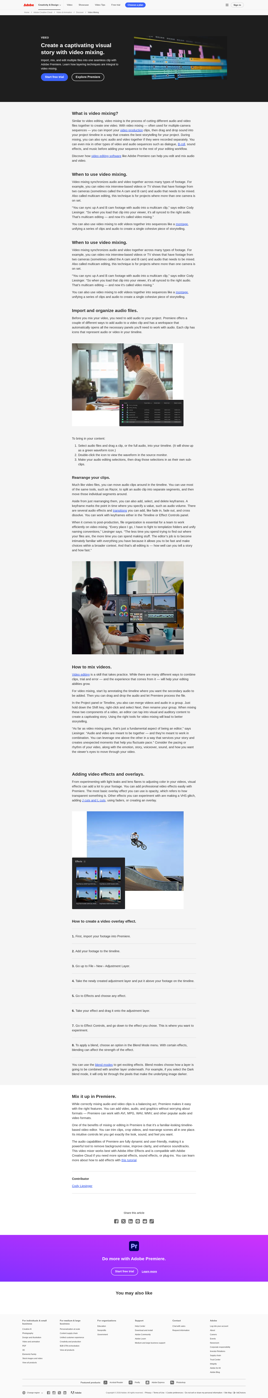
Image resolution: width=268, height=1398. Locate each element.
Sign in (237, 5)
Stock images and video (32, 1358)
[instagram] (54, 1392)
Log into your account (219, 1326)
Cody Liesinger (82, 1186)
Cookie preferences (174, 1393)
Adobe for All (215, 1368)
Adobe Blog (215, 1372)
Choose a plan (135, 5)
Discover (80, 12)
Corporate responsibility (220, 1347)
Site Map (228, 1393)
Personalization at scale (70, 1329)
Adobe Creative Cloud (43, 12)
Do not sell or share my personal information (203, 1393)
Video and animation (31, 1342)
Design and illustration (31, 1337)
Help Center (140, 1326)
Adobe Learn (140, 1339)
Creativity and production (70, 1342)
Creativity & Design (48, 5)
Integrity (213, 1364)
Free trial (115, 5)
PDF (24, 1346)
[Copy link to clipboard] (152, 1221)
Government (102, 1334)
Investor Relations (217, 1351)
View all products (29, 1363)
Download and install (144, 1330)
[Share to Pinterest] (138, 1221)
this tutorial (128, 1160)
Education (101, 1326)
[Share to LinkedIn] (130, 1221)
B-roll (181, 144)
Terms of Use (158, 1393)
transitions (120, 510)
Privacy (148, 1393)
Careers (213, 1334)
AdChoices (241, 1393)
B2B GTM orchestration (69, 1346)
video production (131, 130)
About (212, 1330)
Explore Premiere (88, 77)
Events (213, 1339)
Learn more (149, 1271)
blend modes (104, 1064)
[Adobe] (28, 5)
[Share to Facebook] (116, 1221)
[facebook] (48, 1392)
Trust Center (215, 1360)
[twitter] (59, 1392)
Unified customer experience (72, 1337)
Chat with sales (178, 1326)
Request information (181, 1330)
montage (182, 224)
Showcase (84, 5)
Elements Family (29, 1354)
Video (69, 5)
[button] (227, 4)
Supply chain (215, 1355)
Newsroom (214, 1343)
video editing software (106, 156)
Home (26, 12)
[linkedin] (64, 1392)
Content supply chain (69, 1333)
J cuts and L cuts (93, 800)
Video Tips (100, 5)
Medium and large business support (149, 1343)
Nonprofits (101, 1330)
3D (23, 1350)
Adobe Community (143, 1334)
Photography (27, 1333)
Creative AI (26, 1329)
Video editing (81, 674)
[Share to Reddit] (145, 1221)
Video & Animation (64, 12)
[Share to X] (123, 1221)
